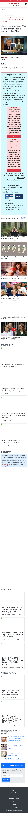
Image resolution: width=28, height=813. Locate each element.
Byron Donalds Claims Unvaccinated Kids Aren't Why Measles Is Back (12, 692)
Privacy (14, 801)
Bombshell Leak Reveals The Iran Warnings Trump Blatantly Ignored (12, 609)
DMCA (14, 804)
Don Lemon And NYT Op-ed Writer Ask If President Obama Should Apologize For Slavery (14, 415)
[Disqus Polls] (14, 487)
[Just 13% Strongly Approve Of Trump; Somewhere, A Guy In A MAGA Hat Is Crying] (12, 707)
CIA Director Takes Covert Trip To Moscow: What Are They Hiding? (12, 634)
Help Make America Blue (13, 759)
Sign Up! (6, 780)
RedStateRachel (6, 639)
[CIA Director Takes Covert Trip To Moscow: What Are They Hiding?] (12, 624)
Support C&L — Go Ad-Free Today (14, 1)
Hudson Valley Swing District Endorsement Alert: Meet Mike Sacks (16, 746)
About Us (14, 793)
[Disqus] (14, 525)
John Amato (5, 697)
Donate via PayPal (19, 196)
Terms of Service (6, 464)
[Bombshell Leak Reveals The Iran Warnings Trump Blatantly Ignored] (12, 598)
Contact (14, 796)
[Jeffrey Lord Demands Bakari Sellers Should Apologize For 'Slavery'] (14, 379)
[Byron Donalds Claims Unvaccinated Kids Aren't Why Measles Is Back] (12, 681)
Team (14, 790)
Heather (5, 57)
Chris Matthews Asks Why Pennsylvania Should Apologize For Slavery (13, 28)
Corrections (14, 807)
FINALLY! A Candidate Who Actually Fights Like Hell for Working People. (15, 753)
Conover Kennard (6, 725)
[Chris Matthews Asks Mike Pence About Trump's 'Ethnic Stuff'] (14, 430)
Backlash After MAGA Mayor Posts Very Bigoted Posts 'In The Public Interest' (12, 661)
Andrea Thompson (6, 614)
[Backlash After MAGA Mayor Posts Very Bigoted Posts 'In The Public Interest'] (12, 649)
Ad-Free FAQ (21, 178)
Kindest (9, 200)
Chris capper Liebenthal (8, 667)
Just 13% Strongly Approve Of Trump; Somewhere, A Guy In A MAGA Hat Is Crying (11, 719)
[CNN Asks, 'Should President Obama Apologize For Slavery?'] (14, 354)
